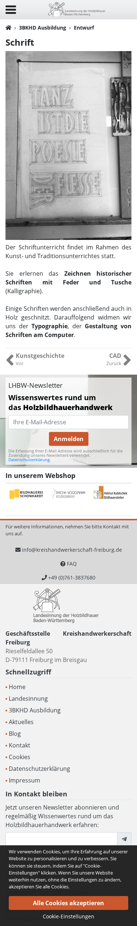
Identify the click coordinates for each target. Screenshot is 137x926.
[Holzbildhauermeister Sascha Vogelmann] (68, 494)
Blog (15, 734)
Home (17, 687)
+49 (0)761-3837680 (71, 577)
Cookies (19, 757)
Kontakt (19, 745)
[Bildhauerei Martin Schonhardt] (26, 494)
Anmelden (69, 439)
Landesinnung (28, 698)
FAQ (72, 563)
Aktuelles (21, 722)
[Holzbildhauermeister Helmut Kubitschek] (111, 494)
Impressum (24, 780)
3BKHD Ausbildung (42, 27)
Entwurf (84, 27)
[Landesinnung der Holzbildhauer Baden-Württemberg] (76, 9)
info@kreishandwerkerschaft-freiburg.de (72, 549)
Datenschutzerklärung (29, 459)
